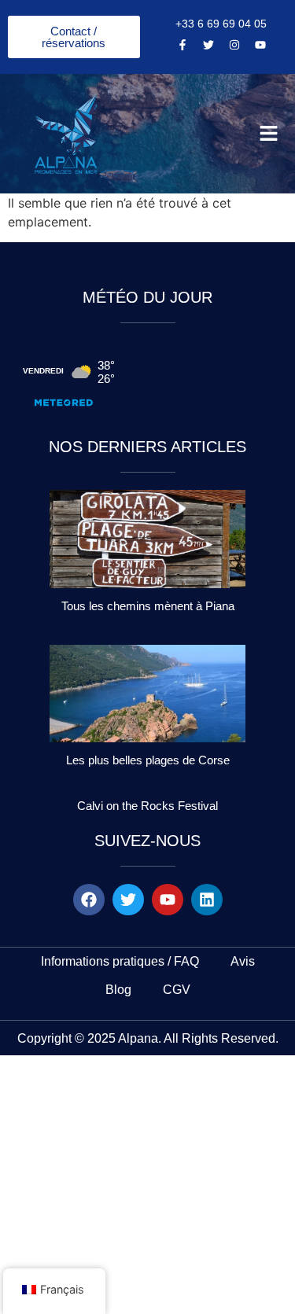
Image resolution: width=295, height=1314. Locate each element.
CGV (176, 989)
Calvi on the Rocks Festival (147, 805)
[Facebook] (89, 899)
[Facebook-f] (182, 45)
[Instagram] (234, 45)
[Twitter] (208, 45)
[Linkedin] (207, 899)
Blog (118, 989)
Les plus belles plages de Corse (148, 760)
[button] (269, 134)
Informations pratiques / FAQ (120, 961)
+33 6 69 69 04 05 (221, 23)
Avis (242, 961)
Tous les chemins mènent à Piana (147, 606)
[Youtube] (260, 45)
